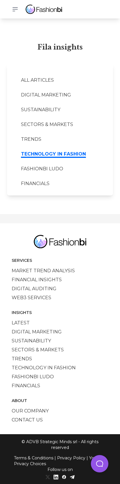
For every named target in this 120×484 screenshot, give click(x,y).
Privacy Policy (71, 458)
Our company (30, 411)
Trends (31, 139)
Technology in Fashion (53, 154)
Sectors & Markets (47, 124)
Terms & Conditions (33, 458)
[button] (99, 463)
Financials (35, 183)
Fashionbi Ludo (42, 168)
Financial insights (37, 279)
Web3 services (31, 297)
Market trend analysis (43, 270)
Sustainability (40, 109)
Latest (21, 323)
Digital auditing (34, 288)
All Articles (37, 80)
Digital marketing (46, 95)
